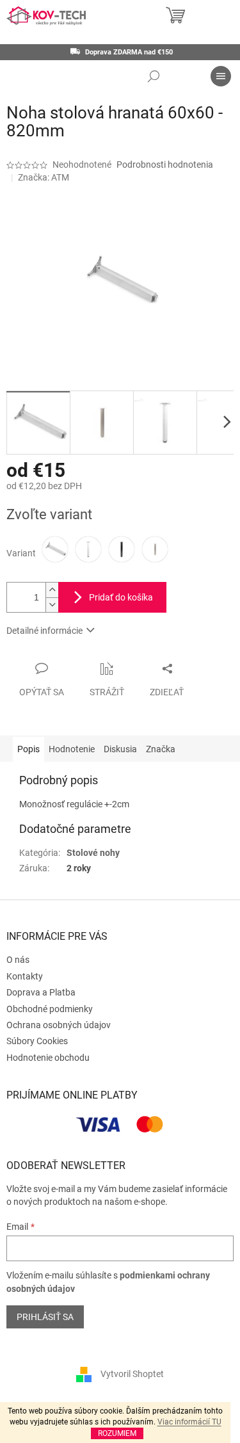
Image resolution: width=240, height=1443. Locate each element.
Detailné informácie (44, 630)
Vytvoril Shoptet (132, 1374)
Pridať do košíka (121, 597)
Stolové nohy (93, 853)
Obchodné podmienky (49, 1009)
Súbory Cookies (37, 1041)
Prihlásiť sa (45, 1317)
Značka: (43, 177)
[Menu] (221, 76)
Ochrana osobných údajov (58, 1025)
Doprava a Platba (41, 992)
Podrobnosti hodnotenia (164, 164)
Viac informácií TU (189, 1421)
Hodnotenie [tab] (72, 749)
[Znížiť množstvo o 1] (51, 604)
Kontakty (24, 976)
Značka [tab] (160, 749)
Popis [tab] (28, 749)
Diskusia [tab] (120, 749)
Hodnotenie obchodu (48, 1057)
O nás (17, 960)
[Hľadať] (153, 76)
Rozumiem (117, 1433)
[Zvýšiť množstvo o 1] (51, 590)
